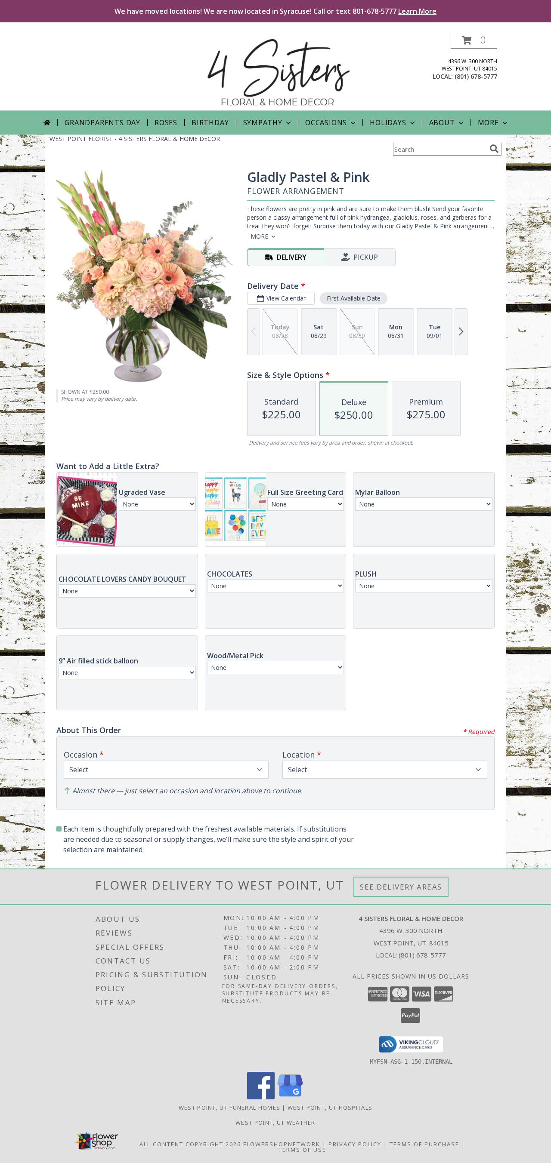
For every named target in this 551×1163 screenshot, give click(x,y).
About (442, 122)
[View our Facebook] (261, 1097)
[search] (494, 148)
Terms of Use (302, 1150)
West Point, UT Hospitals (330, 1107)
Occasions (326, 122)
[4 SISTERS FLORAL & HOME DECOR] (278, 71)
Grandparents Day (102, 122)
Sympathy (262, 122)
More (488, 122)
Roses (166, 122)
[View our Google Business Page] (290, 1097)
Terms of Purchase (424, 1144)
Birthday (210, 122)
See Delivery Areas (401, 887)
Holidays (388, 122)
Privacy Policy (354, 1144)
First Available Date (354, 298)
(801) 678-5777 (476, 76)
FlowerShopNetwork (281, 1144)
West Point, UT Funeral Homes (229, 1107)
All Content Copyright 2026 (190, 1144)
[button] (474, 40)
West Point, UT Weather (275, 1122)
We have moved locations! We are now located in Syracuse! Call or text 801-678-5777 (275, 11)
